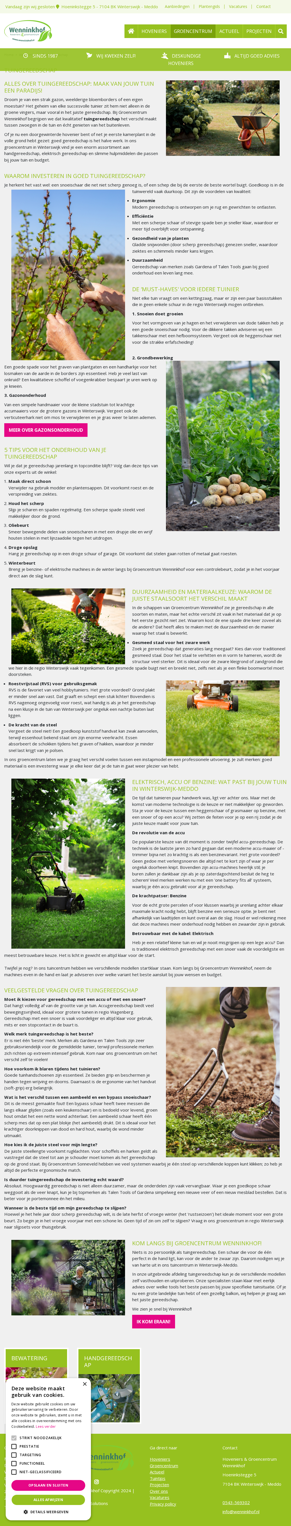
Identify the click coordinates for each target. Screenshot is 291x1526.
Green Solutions (92, 1503)
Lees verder (46, 1426)
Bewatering (29, 1358)
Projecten (159, 1484)
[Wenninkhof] (28, 30)
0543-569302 (236, 1502)
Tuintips (157, 1478)
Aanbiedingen (177, 6)
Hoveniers (160, 1459)
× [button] (84, 1384)
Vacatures (238, 6)
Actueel (157, 1472)
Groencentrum (164, 1465)
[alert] (48, 1449)
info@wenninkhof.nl (241, 1511)
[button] (48, 1512)
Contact (263, 6)
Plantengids (209, 6)
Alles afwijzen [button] (48, 1499)
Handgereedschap (108, 1361)
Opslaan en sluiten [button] (48, 1485)
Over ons (159, 1491)
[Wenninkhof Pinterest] (97, 1481)
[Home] (131, 31)
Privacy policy (163, 1503)
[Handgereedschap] (109, 1398)
